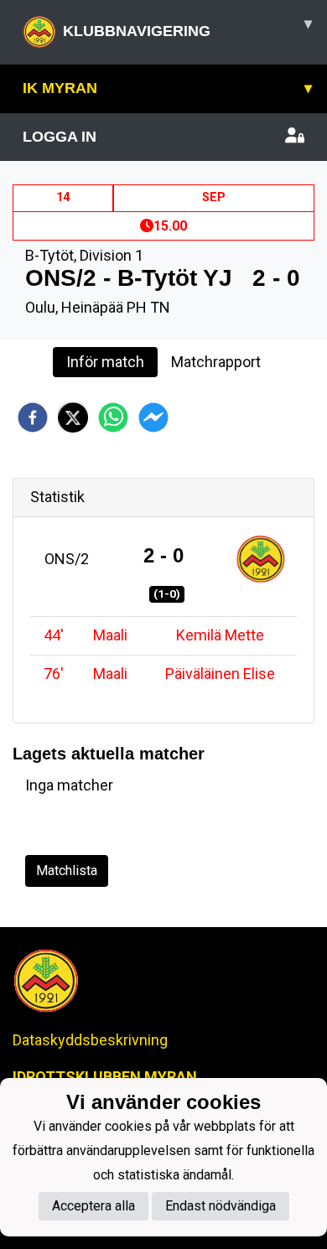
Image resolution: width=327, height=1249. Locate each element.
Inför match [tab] (105, 362)
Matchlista (66, 870)
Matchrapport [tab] (216, 362)
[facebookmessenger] (153, 417)
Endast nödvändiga (220, 1206)
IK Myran (167, 88)
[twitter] (73, 417)
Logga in (59, 136)
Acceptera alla (93, 1206)
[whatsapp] (113, 417)
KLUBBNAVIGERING (187, 27)
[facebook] (33, 417)
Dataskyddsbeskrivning (90, 1040)
